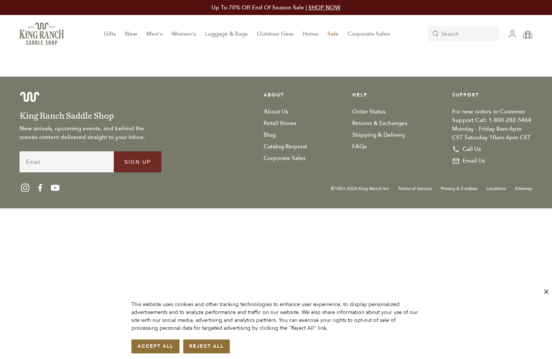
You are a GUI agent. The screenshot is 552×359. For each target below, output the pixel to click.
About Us (276, 111)
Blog (270, 135)
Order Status (369, 111)
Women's (184, 34)
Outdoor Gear (275, 34)
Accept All (155, 346)
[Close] (546, 291)
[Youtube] (55, 187)
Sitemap (523, 189)
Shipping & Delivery (378, 135)
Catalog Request (285, 146)
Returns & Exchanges (379, 123)
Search (450, 34)
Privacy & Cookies (459, 189)
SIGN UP (137, 162)
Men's (154, 34)
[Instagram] (25, 187)
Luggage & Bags (226, 34)
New (131, 34)
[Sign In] (512, 34)
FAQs (359, 146)
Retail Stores (280, 123)
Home (310, 34)
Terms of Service (415, 189)
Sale (333, 34)
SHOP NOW (324, 7)
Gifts (110, 34)
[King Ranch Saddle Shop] (42, 34)
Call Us (472, 149)
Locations (496, 189)
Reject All (206, 346)
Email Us (474, 160)
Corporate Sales (369, 34)
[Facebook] (40, 187)
